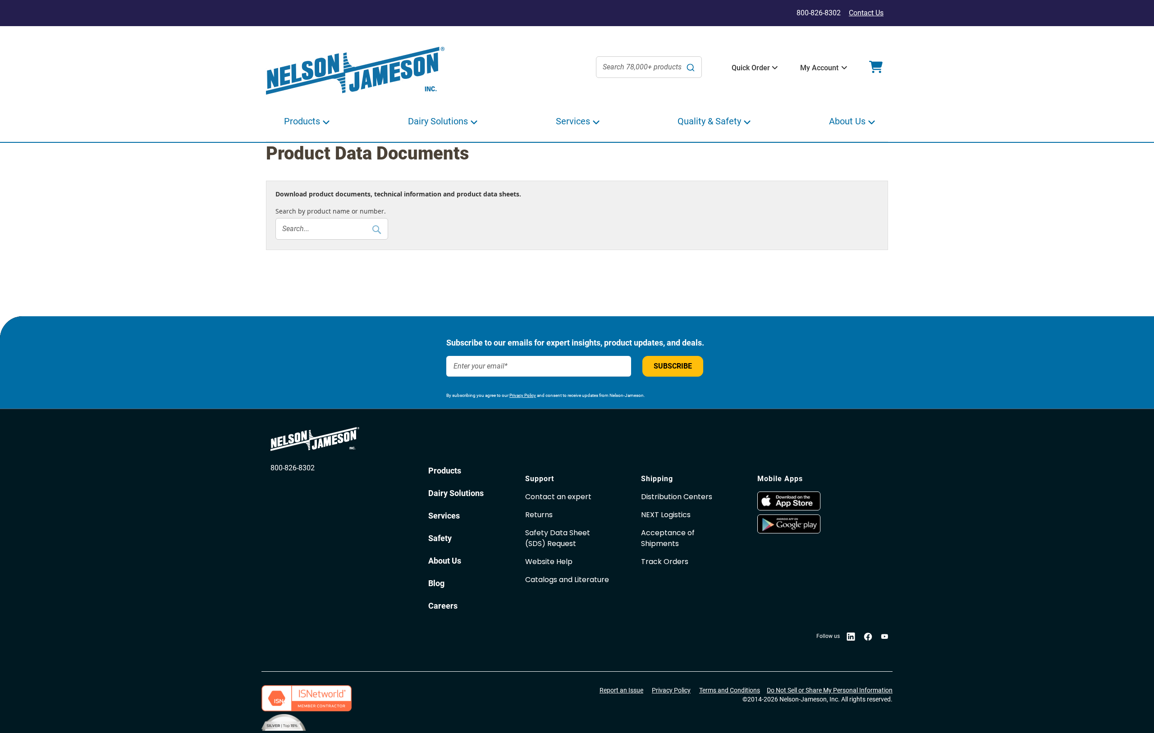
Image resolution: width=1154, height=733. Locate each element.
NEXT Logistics (666, 515)
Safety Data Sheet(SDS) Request (557, 538)
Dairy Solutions (456, 493)
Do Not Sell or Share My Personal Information (830, 690)
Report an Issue (621, 690)
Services (444, 515)
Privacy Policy (522, 395)
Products (444, 470)
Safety (440, 538)
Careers (443, 605)
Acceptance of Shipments (668, 538)
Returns (539, 515)
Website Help (548, 561)
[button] (751, 68)
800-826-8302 (292, 468)
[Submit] (690, 67)
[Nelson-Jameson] (355, 71)
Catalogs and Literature (567, 579)
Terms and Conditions (729, 690)
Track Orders (664, 561)
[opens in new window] (811, 501)
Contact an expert (558, 497)
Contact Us (866, 13)
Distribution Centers (676, 497)
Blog (436, 583)
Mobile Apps (780, 478)
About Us (444, 560)
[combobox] (649, 67)
